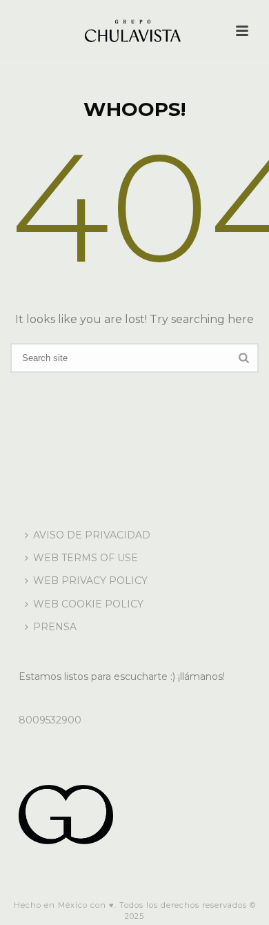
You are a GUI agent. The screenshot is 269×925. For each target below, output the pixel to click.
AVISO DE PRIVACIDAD (91, 535)
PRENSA (55, 627)
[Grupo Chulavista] (134, 31)
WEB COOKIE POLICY (88, 604)
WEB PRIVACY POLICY (90, 580)
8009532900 (50, 720)
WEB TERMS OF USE (85, 558)
